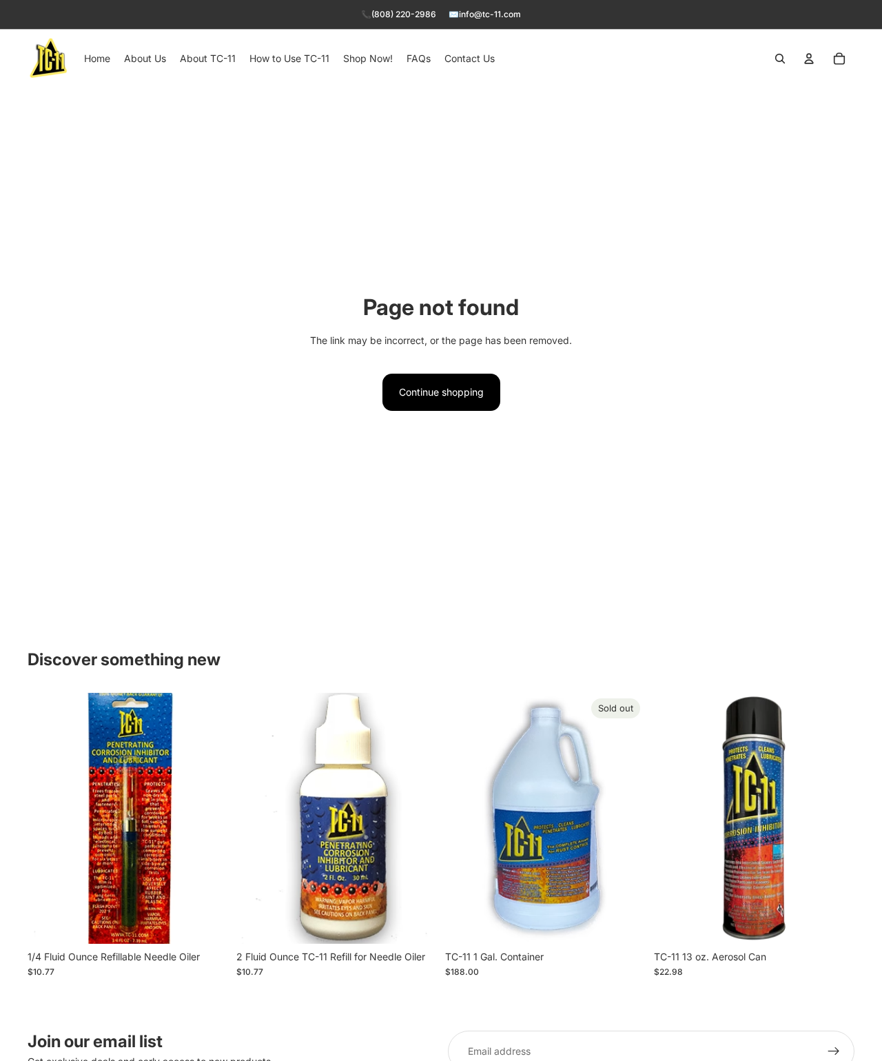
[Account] (809, 58)
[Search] (780, 58)
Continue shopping (441, 392)
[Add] (206, 922)
